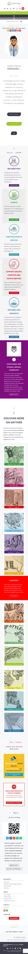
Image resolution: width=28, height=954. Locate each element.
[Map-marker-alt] (18, 30)
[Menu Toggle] (14, 13)
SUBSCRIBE (14, 580)
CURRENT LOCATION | (20, 937)
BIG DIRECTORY (14, 168)
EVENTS (14, 202)
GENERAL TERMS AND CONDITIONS (17, 950)
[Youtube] (20, 948)
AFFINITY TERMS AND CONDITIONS (14, 951)
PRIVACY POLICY (6, 950)
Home (8, 940)
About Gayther (7, 894)
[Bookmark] (15, 948)
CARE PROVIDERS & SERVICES (14, 238)
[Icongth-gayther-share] (13, 30)
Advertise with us (8, 898)
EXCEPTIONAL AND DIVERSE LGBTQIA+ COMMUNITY (14, 367)
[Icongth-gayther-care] (10, 30)
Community (6, 882)
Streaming (6, 888)
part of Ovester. (16, 944)
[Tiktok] (18, 948)
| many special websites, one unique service (13, 28)
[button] (21, 21)
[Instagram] (10, 948)
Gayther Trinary (7, 896)
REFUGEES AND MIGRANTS (14, 312)
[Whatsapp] (7, 910)
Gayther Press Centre (9, 900)
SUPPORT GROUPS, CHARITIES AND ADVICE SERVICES (14, 275)
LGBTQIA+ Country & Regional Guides (12, 884)
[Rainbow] (15, 30)
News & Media (7, 886)
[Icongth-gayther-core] (8, 30)
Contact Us (6, 907)
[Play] (20, 30)
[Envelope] (4, 910)
